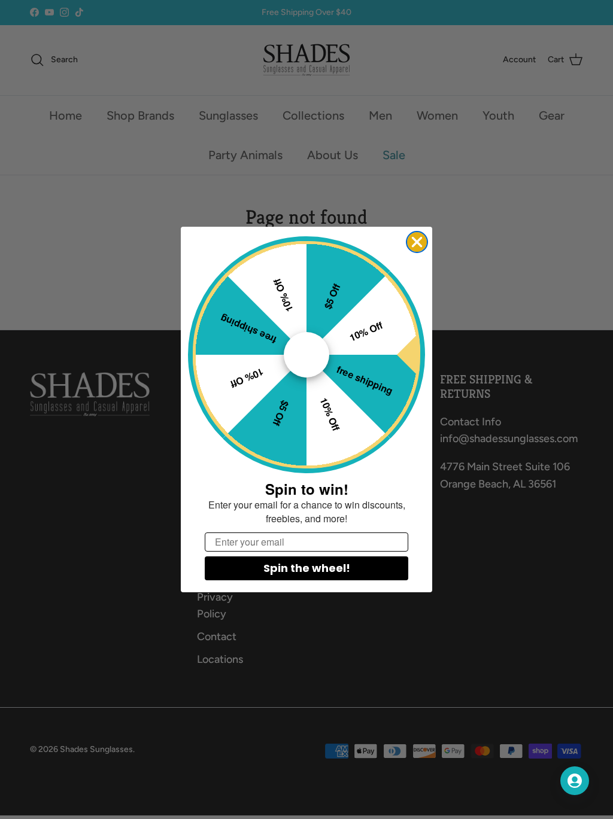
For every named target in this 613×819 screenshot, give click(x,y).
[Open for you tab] (574, 780)
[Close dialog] (416, 242)
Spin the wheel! (306, 568)
